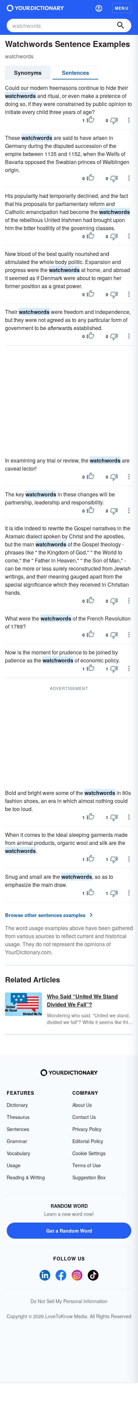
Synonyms (28, 72)
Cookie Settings (89, 1153)
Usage (13, 1165)
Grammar (17, 1141)
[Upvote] (90, 120)
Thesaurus (18, 1117)
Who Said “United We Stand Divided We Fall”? (82, 1000)
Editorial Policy (87, 1141)
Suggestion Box (89, 1177)
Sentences (75, 72)
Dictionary (17, 1104)
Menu (122, 8)
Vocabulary (18, 1153)
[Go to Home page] (35, 8)
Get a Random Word (69, 1230)
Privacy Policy (86, 1129)
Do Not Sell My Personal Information (69, 1301)
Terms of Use (86, 1165)
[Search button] (121, 25)
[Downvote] (114, 120)
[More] (129, 120)
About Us (82, 1104)
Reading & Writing (26, 1177)
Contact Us (84, 1117)
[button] (99, 8)
